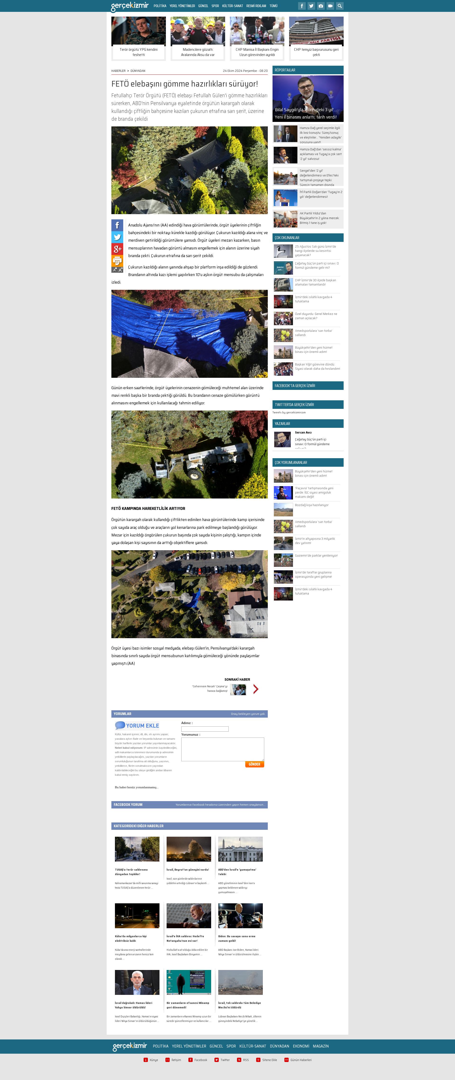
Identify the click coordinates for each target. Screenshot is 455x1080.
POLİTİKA (160, 6)
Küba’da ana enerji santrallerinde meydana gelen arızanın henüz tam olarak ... (134, 954)
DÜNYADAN (138, 70)
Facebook (201, 1059)
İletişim (176, 1059)
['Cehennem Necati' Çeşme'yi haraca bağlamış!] (238, 696)
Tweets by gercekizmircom (289, 412)
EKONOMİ (301, 1046)
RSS (246, 1059)
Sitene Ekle (269, 1059)
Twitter (225, 1059)
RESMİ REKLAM (256, 6)
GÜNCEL (203, 6)
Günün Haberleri (301, 1059)
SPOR (215, 6)
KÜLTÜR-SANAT (232, 6)
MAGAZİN (321, 1046)
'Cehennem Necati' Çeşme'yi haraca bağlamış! (210, 688)
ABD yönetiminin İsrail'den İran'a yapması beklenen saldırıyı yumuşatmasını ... (236, 887)
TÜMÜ (273, 6)
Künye (154, 1059)
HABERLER (118, 70)
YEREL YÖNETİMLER (182, 6)
